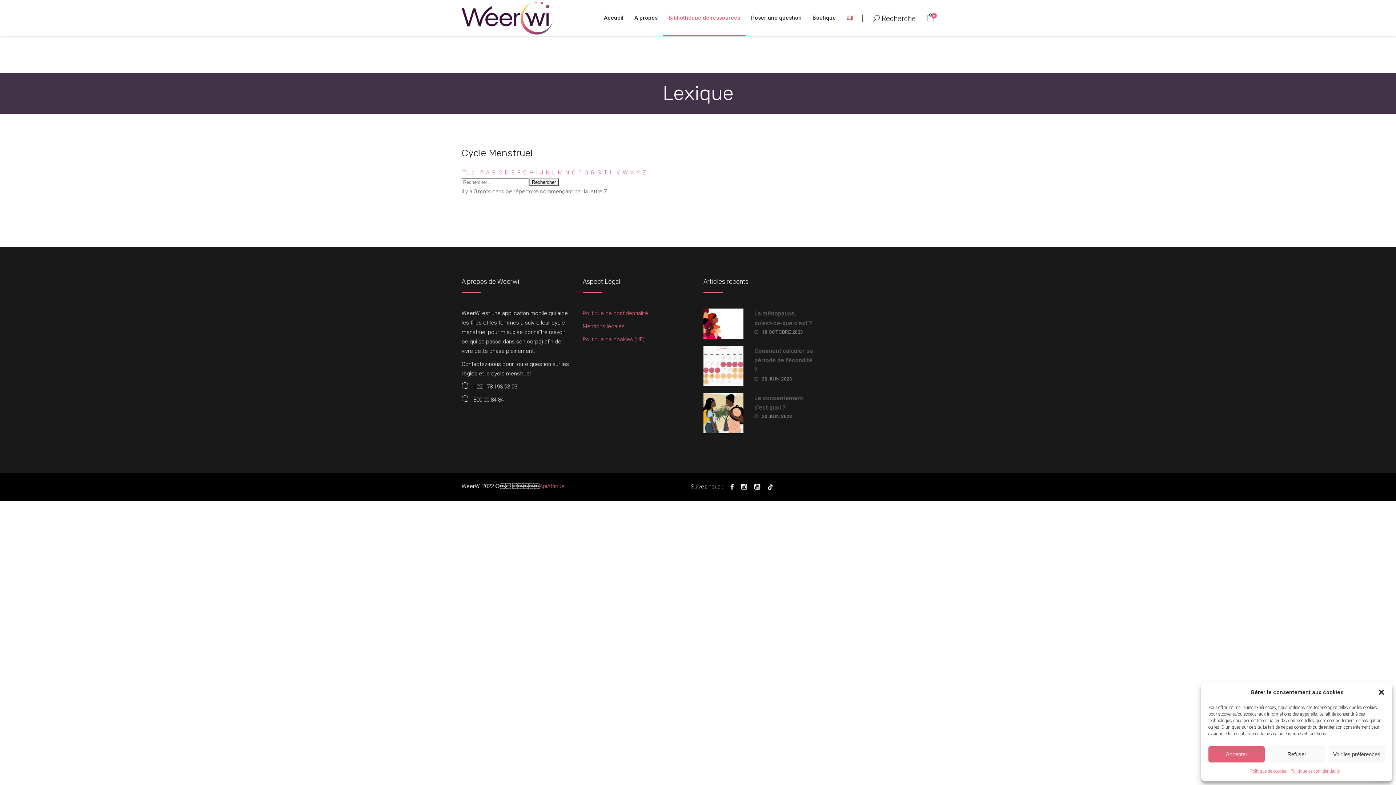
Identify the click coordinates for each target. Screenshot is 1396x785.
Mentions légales (604, 326)
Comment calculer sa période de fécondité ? (783, 360)
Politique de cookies (1268, 771)
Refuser (1296, 754)
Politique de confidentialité (1315, 771)
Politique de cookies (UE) (614, 339)
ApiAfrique (552, 486)
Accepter (1236, 754)
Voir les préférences (1356, 754)
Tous (468, 172)
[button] (1381, 692)
